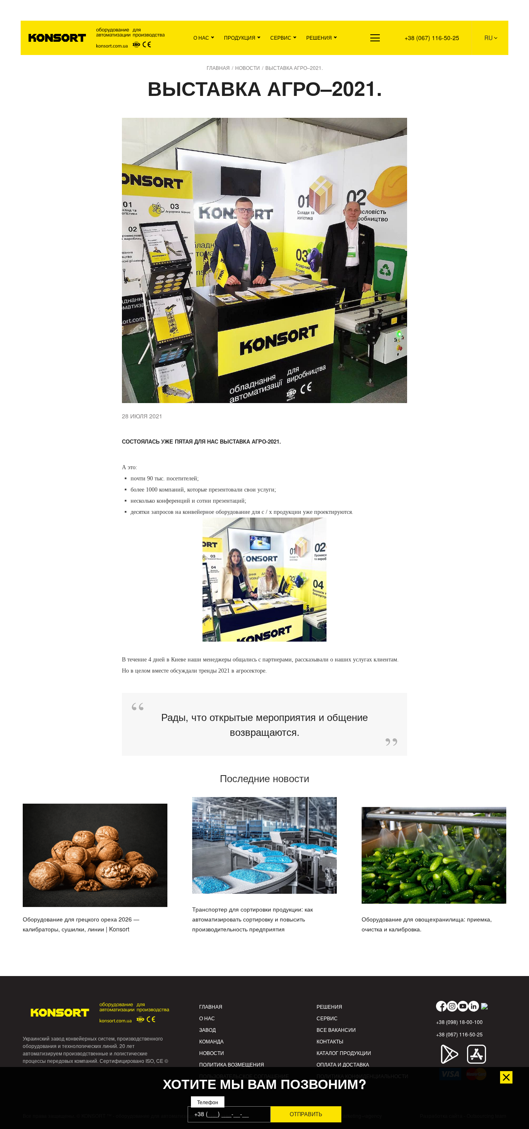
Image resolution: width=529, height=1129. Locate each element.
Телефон (207, 1101)
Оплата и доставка (343, 1064)
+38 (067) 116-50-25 (432, 37)
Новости (211, 1052)
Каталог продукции (344, 1052)
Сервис (280, 37)
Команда (211, 1041)
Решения (319, 37)
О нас (201, 37)
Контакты (330, 1041)
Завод (207, 1029)
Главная (210, 1006)
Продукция (239, 37)
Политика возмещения (231, 1064)
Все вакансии (336, 1029)
